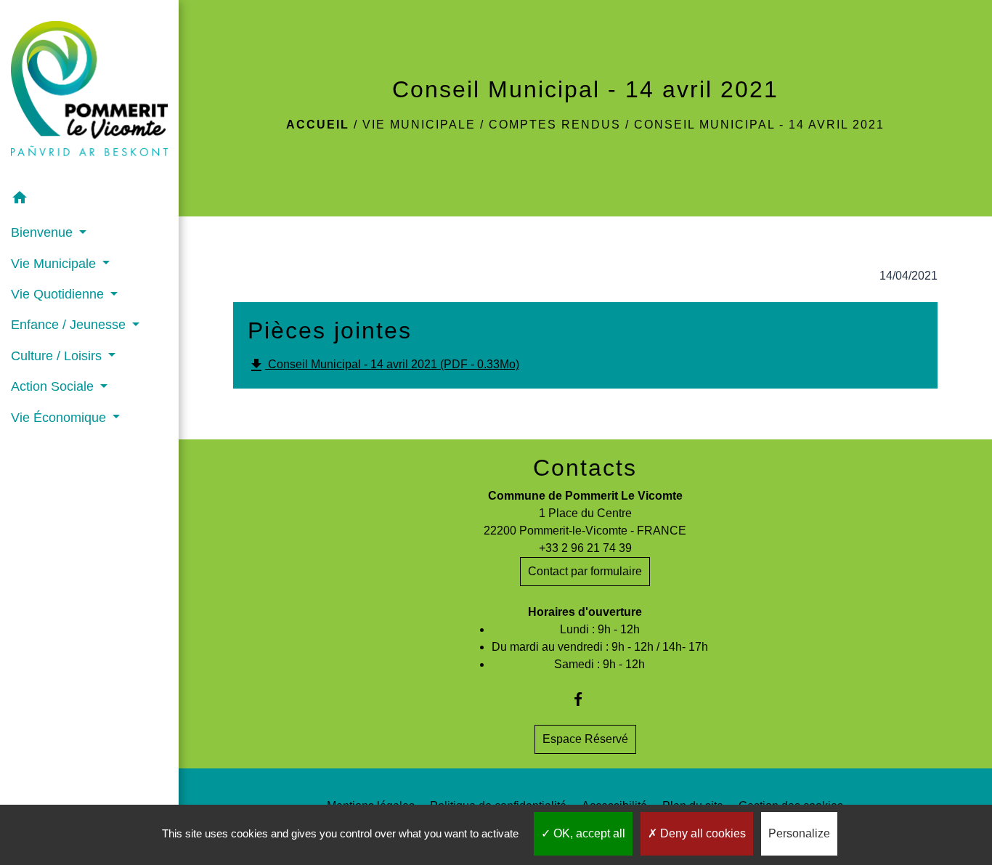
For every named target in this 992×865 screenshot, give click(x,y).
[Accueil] (89, 91)
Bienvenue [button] (43, 232)
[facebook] (585, 699)
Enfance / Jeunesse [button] (70, 324)
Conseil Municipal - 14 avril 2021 (759, 124)
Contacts (585, 468)
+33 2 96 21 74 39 (585, 548)
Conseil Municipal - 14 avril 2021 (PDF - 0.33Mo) (383, 365)
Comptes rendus (555, 124)
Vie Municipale (419, 124)
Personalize (799, 833)
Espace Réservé (585, 739)
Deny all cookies (701, 833)
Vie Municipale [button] (55, 263)
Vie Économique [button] (60, 417)
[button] (89, 200)
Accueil (317, 124)
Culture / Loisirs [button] (58, 356)
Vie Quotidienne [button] (59, 294)
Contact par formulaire (585, 571)
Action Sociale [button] (54, 386)
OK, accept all (587, 833)
